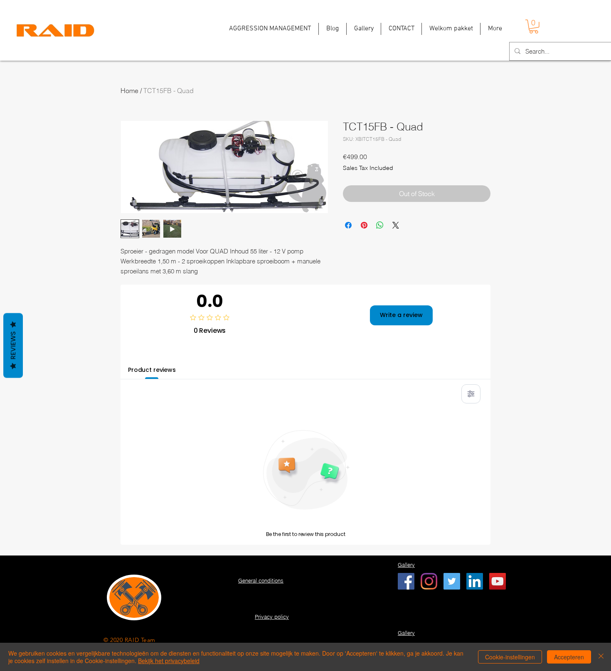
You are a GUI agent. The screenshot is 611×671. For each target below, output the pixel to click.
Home (129, 90)
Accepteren (569, 657)
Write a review (401, 315)
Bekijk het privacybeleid (169, 660)
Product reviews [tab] (152, 370)
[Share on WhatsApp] (380, 225)
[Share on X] (396, 225)
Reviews (13, 345)
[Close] (601, 656)
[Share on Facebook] (348, 225)
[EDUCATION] (406, 581)
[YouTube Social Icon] (497, 581)
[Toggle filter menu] (470, 393)
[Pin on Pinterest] (364, 225)
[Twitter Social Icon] (451, 581)
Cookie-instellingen (510, 657)
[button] (533, 27)
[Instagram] (429, 581)
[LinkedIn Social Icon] (474, 581)
